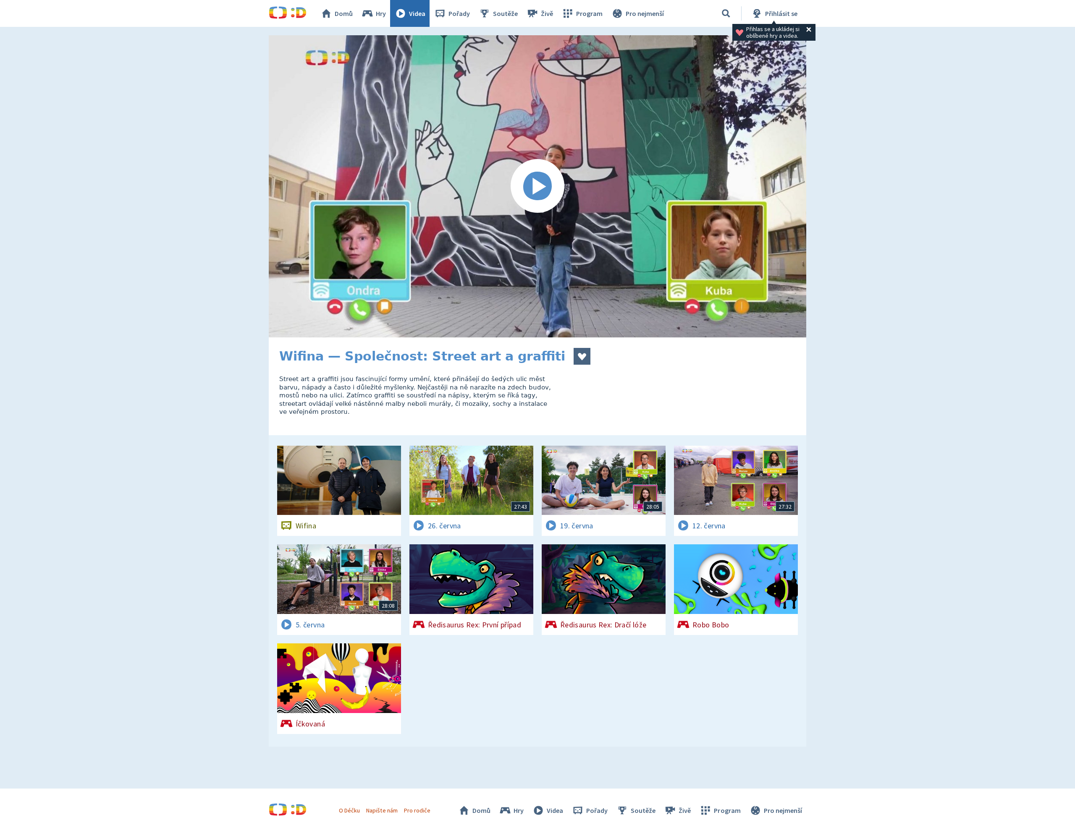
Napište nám (381, 810)
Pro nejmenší (645, 13)
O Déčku (349, 810)
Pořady (459, 13)
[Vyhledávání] (726, 13)
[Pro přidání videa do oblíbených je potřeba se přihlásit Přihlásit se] (582, 356)
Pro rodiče (417, 810)
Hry (381, 13)
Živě (547, 13)
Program (589, 13)
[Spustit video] (537, 186)
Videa (417, 13)
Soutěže (505, 13)
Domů (344, 13)
